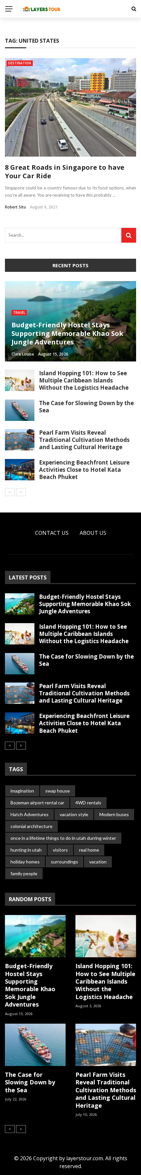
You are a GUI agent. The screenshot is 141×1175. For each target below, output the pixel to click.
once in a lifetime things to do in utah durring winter (63, 838)
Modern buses (114, 814)
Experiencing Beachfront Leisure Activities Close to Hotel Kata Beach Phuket (84, 470)
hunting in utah (26, 850)
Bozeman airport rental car (37, 802)
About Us (93, 532)
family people (23, 873)
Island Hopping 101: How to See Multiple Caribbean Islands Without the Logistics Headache (84, 380)
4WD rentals (88, 802)
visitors (60, 850)
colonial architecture (31, 826)
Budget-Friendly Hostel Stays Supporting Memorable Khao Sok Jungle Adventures (85, 604)
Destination (19, 63)
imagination (22, 791)
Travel (19, 312)
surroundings (64, 861)
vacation (98, 861)
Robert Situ (15, 207)
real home (89, 850)
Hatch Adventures (29, 814)
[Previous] (10, 492)
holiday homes (25, 861)
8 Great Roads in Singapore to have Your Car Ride (64, 171)
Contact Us (52, 532)
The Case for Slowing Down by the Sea (86, 406)
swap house (57, 791)
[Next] (21, 492)
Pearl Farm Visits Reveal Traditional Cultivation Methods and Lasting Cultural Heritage (84, 440)
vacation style (74, 814)
